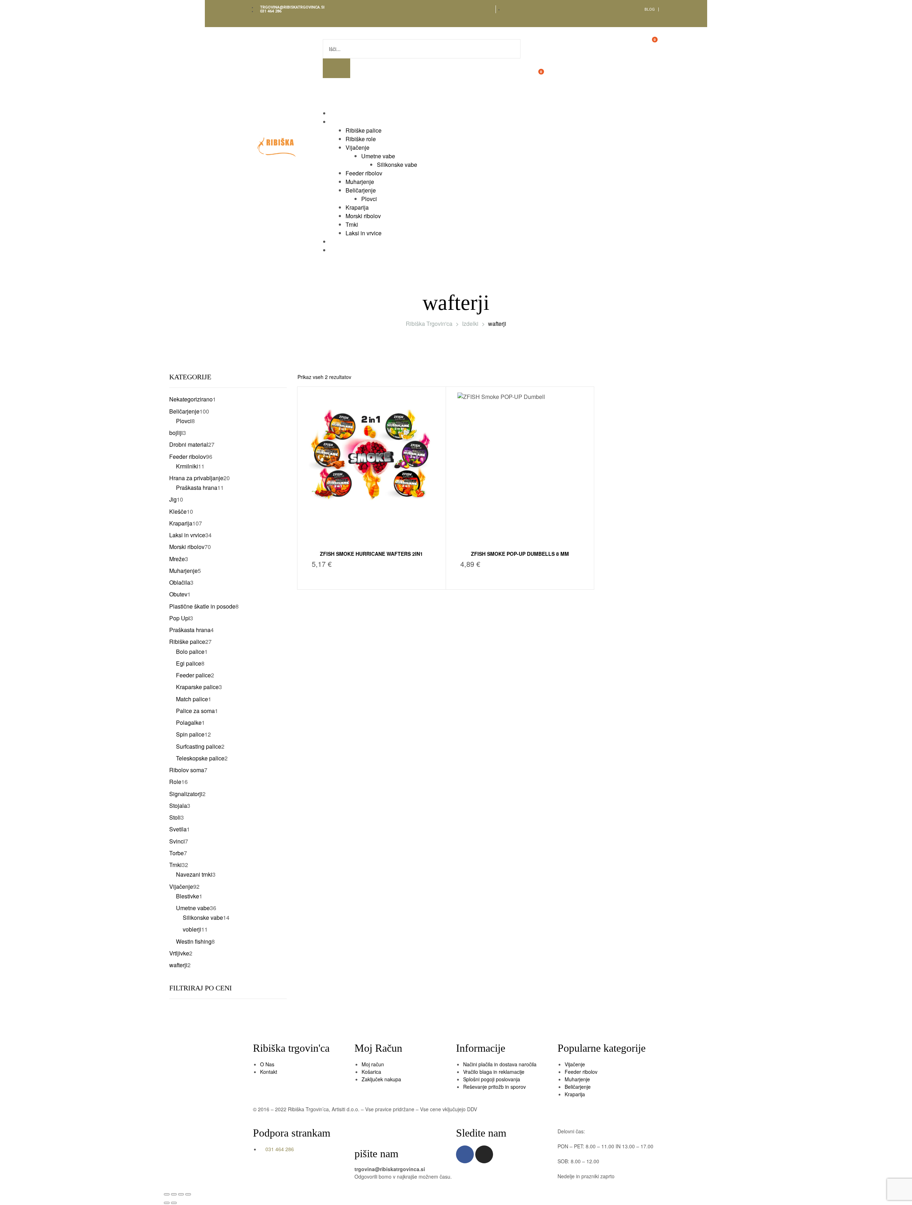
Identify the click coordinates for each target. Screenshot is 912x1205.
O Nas (267, 1064)
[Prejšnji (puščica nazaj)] (167, 1203)
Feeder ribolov (581, 1071)
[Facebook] (465, 1154)
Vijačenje (575, 1064)
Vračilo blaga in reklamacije (493, 1071)
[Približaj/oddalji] (167, 1194)
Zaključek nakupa (381, 1079)
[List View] (735, 377)
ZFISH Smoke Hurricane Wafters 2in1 (371, 553)
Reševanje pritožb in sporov (494, 1086)
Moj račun (373, 1064)
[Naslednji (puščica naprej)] (174, 1203)
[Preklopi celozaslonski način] (174, 1194)
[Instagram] (484, 1154)
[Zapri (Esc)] (188, 1194)
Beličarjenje (578, 1086)
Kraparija (575, 1094)
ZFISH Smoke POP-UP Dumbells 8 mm (520, 553)
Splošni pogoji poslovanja (491, 1079)
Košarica (371, 1071)
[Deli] (181, 1194)
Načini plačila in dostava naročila (500, 1064)
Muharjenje (577, 1079)
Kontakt (268, 1071)
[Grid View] (726, 377)
